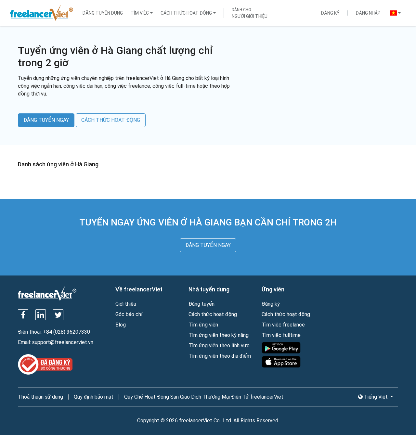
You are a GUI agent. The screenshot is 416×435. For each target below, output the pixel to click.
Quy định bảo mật (93, 397)
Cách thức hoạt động (186, 13)
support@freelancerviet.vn (62, 342)
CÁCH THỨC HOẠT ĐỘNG (110, 120)
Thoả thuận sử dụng (40, 397)
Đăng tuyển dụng (102, 13)
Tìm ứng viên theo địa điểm (219, 356)
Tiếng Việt (376, 397)
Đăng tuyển (201, 304)
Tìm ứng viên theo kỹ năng (218, 335)
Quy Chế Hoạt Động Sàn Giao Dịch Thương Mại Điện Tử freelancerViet (203, 397)
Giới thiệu (125, 304)
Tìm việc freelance (283, 325)
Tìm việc (140, 13)
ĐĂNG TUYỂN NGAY (46, 120)
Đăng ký (330, 13)
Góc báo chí (128, 314)
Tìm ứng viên (203, 325)
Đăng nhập (368, 13)
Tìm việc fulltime (281, 335)
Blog (120, 325)
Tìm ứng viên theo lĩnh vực (219, 345)
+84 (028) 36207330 (66, 332)
